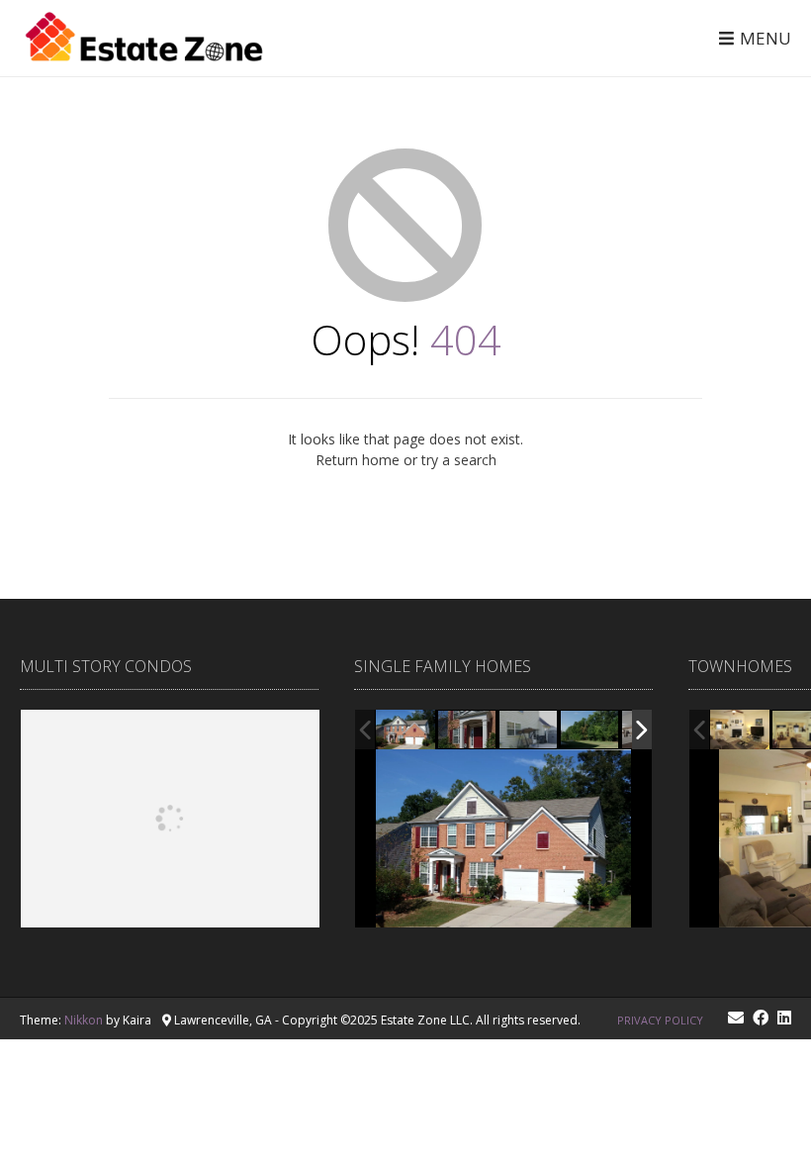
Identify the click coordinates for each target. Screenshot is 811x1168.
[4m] (739, 730)
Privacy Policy (660, 1020)
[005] (467, 730)
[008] (590, 730)
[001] (405, 729)
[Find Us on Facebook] (760, 1017)
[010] (530, 730)
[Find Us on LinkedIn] (784, 1017)
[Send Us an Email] (736, 1017)
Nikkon (83, 1020)
